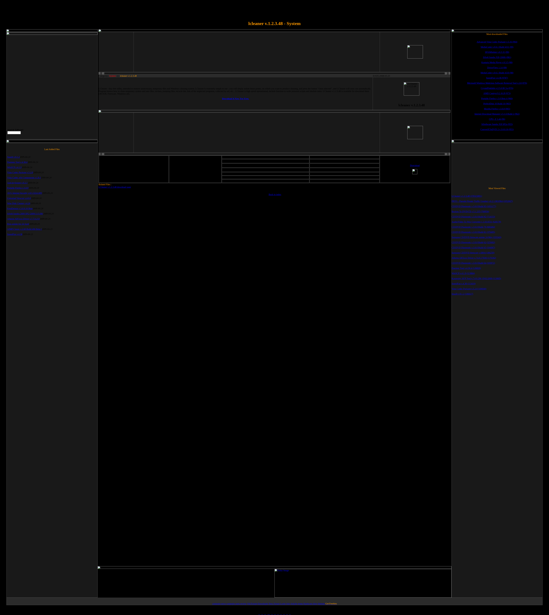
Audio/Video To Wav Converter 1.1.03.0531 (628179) (476, 222)
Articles (293, 603)
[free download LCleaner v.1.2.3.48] (414, 171)
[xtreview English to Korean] (281, 613)
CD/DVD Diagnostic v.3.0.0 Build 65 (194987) (473, 247)
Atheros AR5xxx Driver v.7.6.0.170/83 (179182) (474, 258)
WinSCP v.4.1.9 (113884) (463, 273)
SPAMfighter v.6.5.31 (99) (497, 52)
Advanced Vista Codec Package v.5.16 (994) (497, 42)
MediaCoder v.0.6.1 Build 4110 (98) (497, 73)
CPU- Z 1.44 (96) (497, 119)
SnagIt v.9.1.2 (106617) (462, 294)
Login (283, 603)
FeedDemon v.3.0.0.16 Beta (20, 208)
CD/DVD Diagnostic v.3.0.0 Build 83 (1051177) (474, 206)
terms (300, 603)
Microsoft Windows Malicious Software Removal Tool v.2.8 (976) (497, 83)
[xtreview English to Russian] (284, 613)
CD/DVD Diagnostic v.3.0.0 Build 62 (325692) (473, 242)
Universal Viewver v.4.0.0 (19, 198)
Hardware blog (310, 603)
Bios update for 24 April (18, 224)
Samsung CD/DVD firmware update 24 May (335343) (476, 237)
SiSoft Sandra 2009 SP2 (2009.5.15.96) (25, 213)
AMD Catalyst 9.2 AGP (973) (497, 93)
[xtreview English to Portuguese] (272, 613)
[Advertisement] (158, 52)
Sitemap (321, 603)
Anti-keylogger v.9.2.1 (17, 183)
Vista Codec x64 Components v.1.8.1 (24, 177)
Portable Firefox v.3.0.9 (17, 188)
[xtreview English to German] (259, 613)
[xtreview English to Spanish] (262, 613)
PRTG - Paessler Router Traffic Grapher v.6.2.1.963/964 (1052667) (482, 201)
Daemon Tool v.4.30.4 (17, 162)
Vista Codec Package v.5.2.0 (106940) (469, 289)
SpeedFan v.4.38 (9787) (497, 78)
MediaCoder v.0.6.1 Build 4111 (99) (497, 47)
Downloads (263, 603)
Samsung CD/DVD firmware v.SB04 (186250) (473, 252)
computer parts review (236, 603)
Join (288, 603)
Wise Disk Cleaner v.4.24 (18, 203)
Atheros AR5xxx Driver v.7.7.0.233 (23, 219)
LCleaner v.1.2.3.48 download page (115, 187)
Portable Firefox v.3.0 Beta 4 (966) (497, 98)
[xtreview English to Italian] (268, 613)
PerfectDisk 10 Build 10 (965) (497, 103)
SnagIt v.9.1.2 (13, 157)
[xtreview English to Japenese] (278, 613)
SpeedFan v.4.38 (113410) (464, 283)
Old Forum (252, 603)
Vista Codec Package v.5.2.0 (20, 172)
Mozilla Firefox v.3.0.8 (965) (497, 109)
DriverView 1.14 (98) (497, 67)
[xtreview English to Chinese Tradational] (287, 613)
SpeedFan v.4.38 (14, 234)
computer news (219, 603)
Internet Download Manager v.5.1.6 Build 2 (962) (497, 114)
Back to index (275, 194)
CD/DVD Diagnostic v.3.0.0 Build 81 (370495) (473, 232)
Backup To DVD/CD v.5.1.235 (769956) (470, 211)
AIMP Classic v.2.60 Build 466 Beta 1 (24, 229)
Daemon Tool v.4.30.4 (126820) (466, 268)
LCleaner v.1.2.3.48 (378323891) (467, 196)
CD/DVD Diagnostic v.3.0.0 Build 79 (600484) (473, 227)
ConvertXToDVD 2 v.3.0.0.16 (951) (497, 129)
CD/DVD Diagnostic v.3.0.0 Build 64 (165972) (473, 263)
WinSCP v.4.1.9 (14, 167)
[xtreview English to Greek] (275, 613)
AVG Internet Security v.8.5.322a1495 (24, 193)
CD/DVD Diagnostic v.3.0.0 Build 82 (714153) (473, 216)
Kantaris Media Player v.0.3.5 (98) (497, 62)
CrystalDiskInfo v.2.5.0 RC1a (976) (497, 88)
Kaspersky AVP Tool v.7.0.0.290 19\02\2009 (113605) (476, 278)
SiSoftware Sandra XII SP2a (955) (497, 124)
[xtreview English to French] (265, 613)
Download (415, 165)
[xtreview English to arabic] (290, 613)
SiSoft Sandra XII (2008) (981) (497, 57)
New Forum (274, 603)
